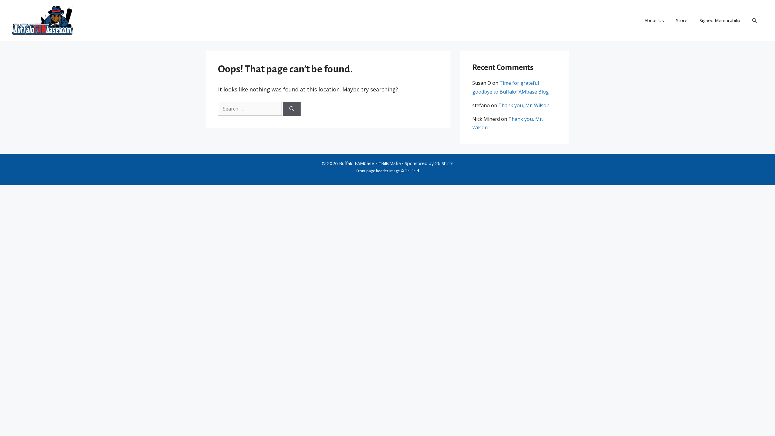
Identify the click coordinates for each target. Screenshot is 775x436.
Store (682, 20)
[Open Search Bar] (754, 20)
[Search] (292, 109)
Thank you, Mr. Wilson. (524, 105)
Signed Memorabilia (720, 20)
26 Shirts (444, 163)
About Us (654, 20)
